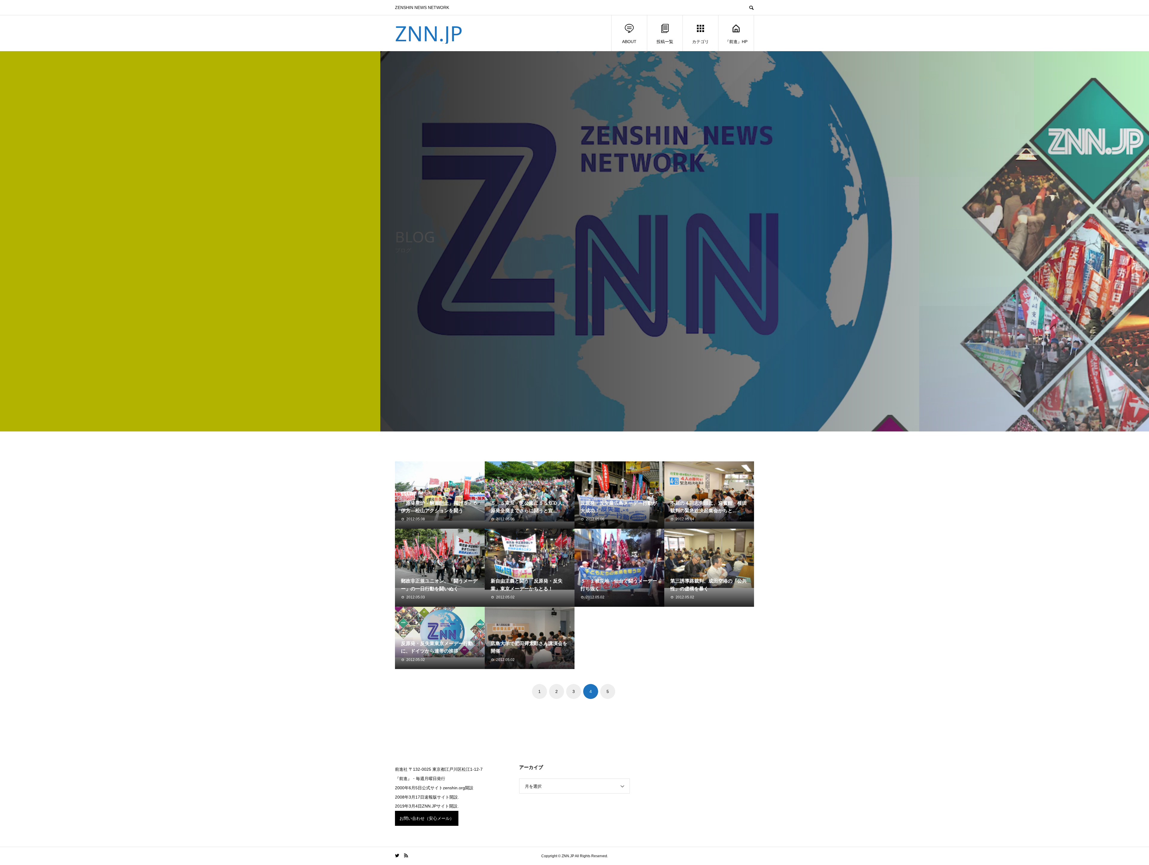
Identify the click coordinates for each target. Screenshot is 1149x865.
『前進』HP (736, 41)
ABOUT (629, 41)
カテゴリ (700, 41)
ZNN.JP (429, 33)
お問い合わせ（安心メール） (426, 818)
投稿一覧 (664, 41)
